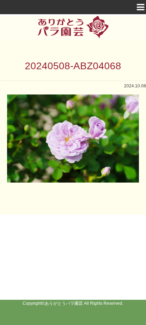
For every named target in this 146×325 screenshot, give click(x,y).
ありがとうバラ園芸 (64, 303)
